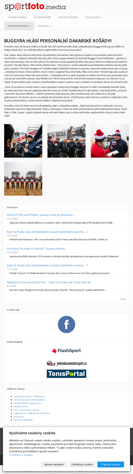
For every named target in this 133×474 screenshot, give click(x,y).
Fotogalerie (92, 17)
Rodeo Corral (21, 406)
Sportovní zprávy (18, 25)
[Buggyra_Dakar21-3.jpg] (23, 141)
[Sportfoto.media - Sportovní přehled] (18, 6)
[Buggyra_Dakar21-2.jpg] (66, 141)
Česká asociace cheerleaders (29, 399)
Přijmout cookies (110, 464)
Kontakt (43, 25)
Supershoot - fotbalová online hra (31, 413)
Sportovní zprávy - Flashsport (29, 396)
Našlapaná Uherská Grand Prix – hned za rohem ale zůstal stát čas (49, 282)
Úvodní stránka (17, 17)
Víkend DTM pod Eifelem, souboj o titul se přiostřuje (40, 215)
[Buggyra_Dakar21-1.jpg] (23, 179)
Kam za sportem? (68, 17)
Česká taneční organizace (27, 403)
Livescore (19, 416)
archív (123, 298)
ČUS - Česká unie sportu (26, 409)
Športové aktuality (23, 419)
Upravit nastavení (54, 464)
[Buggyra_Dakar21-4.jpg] (110, 141)
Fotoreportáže (42, 17)
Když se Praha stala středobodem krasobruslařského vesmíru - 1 (47, 265)
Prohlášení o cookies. (21, 455)
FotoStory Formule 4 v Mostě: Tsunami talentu (36, 248)
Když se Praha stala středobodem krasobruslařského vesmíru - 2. (48, 232)
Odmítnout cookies (82, 464)
